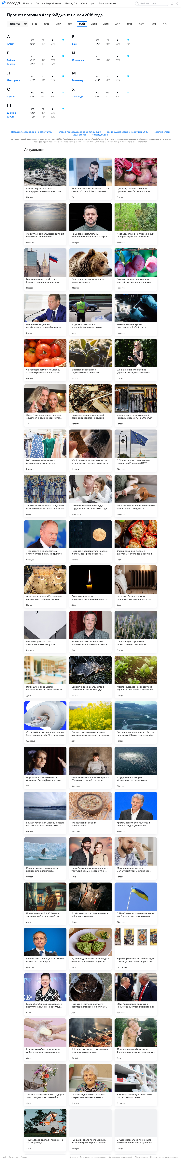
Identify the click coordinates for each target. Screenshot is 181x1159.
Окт (141, 24)
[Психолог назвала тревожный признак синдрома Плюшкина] (90, 405)
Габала (11, 60)
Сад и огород (79, 134)
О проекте (73, 1157)
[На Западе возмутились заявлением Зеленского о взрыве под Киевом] (90, 224)
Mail (4, 1157)
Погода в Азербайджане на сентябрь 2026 (79, 132)
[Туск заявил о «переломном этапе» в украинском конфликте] (45, 541)
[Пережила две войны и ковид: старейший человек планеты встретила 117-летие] (90, 1085)
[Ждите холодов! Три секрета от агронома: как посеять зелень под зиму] (136, 677)
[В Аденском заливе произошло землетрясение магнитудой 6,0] (136, 1130)
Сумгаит (11, 96)
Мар (58, 24)
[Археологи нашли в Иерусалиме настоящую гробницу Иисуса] (45, 586)
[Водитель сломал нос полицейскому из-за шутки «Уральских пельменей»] (90, 315)
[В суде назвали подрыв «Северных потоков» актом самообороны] (136, 768)
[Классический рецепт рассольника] (90, 813)
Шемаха (11, 113)
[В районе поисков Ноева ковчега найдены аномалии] (90, 904)
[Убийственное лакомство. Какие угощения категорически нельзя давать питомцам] (90, 451)
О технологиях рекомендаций (120, 1157)
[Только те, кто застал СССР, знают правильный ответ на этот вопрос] (45, 496)
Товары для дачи (99, 134)
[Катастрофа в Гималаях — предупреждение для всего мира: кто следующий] (45, 179)
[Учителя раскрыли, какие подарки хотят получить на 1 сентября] (45, 1085)
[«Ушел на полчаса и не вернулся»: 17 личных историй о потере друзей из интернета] (90, 768)
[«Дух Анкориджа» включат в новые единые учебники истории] (136, 994)
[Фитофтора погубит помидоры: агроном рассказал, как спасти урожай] (45, 360)
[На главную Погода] (13, 3)
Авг (117, 24)
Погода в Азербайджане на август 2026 (31, 132)
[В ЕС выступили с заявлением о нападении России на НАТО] (136, 451)
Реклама (24, 1157)
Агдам (10, 44)
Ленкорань (13, 80)
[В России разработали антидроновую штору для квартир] (45, 632)
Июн (94, 24)
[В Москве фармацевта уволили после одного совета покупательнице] (136, 1085)
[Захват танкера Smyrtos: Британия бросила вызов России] (45, 224)
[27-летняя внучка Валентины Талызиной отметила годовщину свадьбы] (136, 1039)
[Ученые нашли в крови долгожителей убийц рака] (136, 315)
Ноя (153, 24)
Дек (165, 24)
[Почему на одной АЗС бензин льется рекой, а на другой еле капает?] (45, 904)
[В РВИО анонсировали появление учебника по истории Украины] (136, 904)
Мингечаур (78, 80)
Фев (46, 24)
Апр (70, 24)
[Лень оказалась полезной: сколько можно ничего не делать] (136, 496)
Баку (74, 44)
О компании (13, 1157)
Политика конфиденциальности (93, 1157)
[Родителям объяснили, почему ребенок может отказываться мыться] (45, 1039)
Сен (129, 24)
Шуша (10, 117)
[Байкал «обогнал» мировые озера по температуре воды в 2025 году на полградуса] (45, 813)
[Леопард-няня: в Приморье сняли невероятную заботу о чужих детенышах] (136, 224)
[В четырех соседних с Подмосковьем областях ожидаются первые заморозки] (90, 360)
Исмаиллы (78, 60)
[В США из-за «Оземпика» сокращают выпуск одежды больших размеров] (45, 451)
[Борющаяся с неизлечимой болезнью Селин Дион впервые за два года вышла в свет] (45, 768)
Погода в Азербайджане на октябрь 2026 (126, 132)
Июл (106, 24)
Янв (34, 24)
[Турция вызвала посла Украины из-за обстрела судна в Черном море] (90, 1130)
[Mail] (4, 3)
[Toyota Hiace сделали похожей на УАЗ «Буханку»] (45, 1130)
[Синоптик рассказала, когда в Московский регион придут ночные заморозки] (90, 677)
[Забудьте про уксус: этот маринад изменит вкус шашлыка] (90, 1039)
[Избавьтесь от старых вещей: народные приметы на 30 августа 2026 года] (136, 405)
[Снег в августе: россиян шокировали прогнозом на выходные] (136, 632)
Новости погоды (161, 132)
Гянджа (11, 64)
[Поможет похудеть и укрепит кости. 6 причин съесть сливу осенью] (136, 269)
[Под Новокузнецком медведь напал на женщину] (90, 269)
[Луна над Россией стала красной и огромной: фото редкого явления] (90, 541)
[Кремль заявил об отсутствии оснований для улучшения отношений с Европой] (136, 813)
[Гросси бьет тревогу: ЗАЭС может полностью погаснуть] (45, 949)
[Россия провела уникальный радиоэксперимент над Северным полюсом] (45, 858)
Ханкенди (77, 96)
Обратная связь (141, 1157)
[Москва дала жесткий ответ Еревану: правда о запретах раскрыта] (45, 269)
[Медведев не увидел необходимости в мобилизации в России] (45, 315)
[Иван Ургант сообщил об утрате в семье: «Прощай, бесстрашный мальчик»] (90, 179)
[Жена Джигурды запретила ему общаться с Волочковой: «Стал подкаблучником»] (45, 405)
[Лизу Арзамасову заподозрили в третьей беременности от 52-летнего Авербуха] (90, 858)
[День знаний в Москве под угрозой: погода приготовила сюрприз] (136, 360)
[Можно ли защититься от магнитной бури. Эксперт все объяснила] (136, 858)
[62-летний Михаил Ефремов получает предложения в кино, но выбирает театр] (90, 632)
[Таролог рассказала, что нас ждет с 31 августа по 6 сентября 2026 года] (136, 949)
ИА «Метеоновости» (170, 1157)
